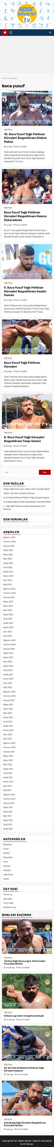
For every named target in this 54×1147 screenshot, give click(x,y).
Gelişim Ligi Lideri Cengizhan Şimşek (18, 493)
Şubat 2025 (8, 614)
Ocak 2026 (7, 567)
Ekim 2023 (7, 683)
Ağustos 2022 (9, 743)
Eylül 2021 (7, 790)
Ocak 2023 (7, 721)
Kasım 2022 (8, 730)
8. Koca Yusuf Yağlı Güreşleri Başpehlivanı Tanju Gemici (24, 439)
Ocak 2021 (7, 824)
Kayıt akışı (7, 899)
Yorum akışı (8, 903)
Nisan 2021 (8, 812)
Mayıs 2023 (8, 704)
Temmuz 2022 (9, 747)
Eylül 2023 (7, 687)
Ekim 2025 (7, 580)
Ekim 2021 (7, 786)
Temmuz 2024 (9, 644)
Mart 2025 (7, 610)
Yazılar (6, 879)
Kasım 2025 (8, 576)
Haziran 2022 (9, 752)
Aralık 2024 (8, 623)
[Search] (50, 32)
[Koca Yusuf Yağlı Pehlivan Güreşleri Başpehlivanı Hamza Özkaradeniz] (27, 186)
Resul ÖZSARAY (21, 147)
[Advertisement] (27, 55)
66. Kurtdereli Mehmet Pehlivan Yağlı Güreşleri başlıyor (26, 497)
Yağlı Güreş (8, 129)
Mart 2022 (7, 764)
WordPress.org (9, 907)
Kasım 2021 (8, 781)
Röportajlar (8, 857)
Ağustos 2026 (9, 537)
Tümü (5, 862)
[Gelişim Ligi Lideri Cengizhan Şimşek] (27, 991)
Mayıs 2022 (8, 756)
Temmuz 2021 (9, 799)
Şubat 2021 (8, 820)
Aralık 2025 (8, 572)
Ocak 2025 (7, 619)
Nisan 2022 (8, 760)
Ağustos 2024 (9, 640)
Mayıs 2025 (8, 601)
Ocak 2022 (7, 773)
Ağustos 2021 (9, 794)
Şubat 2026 (8, 563)
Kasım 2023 (8, 679)
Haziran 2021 (9, 803)
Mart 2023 (7, 713)
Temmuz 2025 (9, 593)
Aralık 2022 (8, 726)
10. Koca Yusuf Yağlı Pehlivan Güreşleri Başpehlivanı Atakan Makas (25, 137)
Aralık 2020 (8, 829)
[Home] (5, 33)
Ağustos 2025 (9, 589)
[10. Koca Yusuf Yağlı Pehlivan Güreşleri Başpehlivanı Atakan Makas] (27, 108)
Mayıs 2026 (8, 550)
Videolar (6, 866)
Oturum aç (7, 894)
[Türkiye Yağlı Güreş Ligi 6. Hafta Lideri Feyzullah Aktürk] (27, 936)
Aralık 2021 (8, 777)
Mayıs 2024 (8, 653)
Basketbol (7, 844)
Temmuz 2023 (9, 696)
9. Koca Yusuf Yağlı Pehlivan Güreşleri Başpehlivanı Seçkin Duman (25, 291)
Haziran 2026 (9, 546)
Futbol (6, 849)
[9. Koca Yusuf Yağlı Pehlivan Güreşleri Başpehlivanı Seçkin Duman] (27, 261)
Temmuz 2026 (9, 541)
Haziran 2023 (9, 700)
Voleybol (7, 870)
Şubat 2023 (8, 717)
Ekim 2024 (7, 632)
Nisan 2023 (8, 709)
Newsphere (46, 1141)
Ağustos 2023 (9, 692)
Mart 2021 (7, 816)
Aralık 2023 (8, 674)
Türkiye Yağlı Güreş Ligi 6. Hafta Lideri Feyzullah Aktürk (26, 489)
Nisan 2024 (8, 657)
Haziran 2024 (9, 649)
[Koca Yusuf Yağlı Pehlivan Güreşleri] (27, 336)
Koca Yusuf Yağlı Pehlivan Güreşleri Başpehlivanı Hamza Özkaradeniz (25, 216)
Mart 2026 (7, 559)
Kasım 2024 (8, 627)
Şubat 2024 (8, 666)
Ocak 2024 (7, 670)
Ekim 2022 (7, 734)
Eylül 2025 (7, 584)
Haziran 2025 (9, 597)
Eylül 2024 (7, 636)
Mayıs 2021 (8, 807)
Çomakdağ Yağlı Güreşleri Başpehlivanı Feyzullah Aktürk (27, 502)
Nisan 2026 (8, 554)
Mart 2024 (7, 661)
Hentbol (6, 853)
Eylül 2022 (7, 739)
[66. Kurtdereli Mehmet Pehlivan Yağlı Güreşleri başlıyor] (27, 1043)
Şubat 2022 (8, 769)
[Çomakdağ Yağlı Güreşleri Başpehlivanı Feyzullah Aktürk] (27, 1098)
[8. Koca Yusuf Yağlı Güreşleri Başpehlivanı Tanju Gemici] (27, 411)
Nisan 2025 (8, 606)
